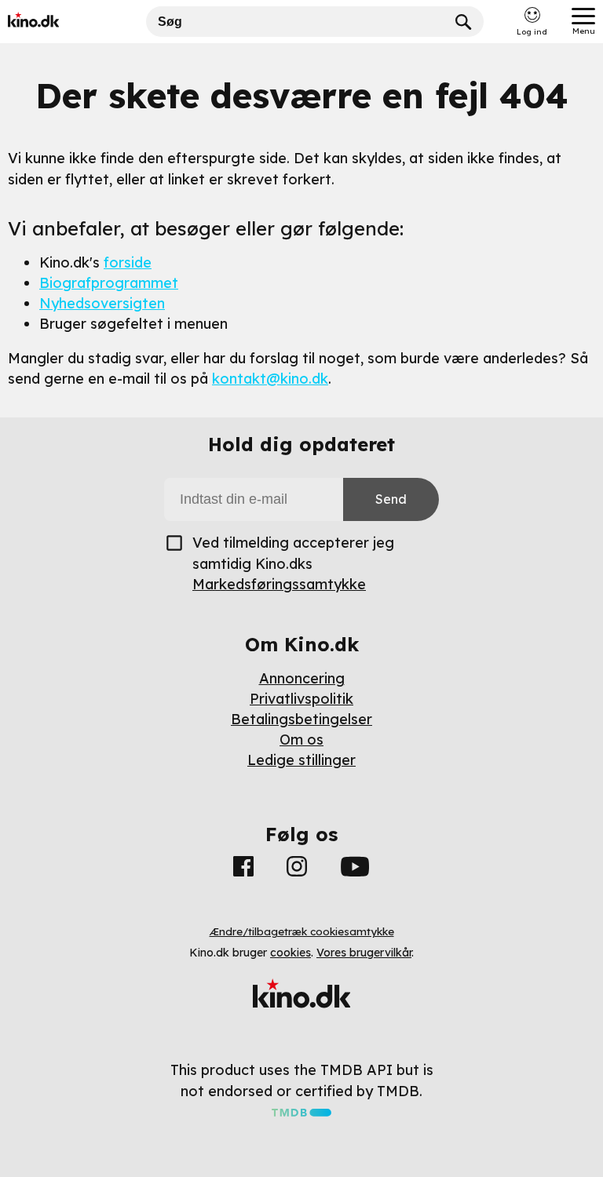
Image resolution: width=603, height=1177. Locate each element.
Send (391, 499)
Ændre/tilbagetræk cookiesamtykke (302, 931)
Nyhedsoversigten (102, 303)
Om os (301, 740)
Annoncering (302, 678)
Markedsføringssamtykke (279, 584)
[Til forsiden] (56, 21)
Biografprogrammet (108, 283)
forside (128, 262)
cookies (290, 953)
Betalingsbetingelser (301, 719)
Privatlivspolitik (301, 699)
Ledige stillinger (301, 760)
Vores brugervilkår (363, 953)
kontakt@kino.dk (270, 379)
